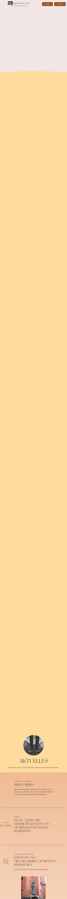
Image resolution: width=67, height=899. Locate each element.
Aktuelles (59, 4)
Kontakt (47, 4)
